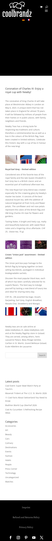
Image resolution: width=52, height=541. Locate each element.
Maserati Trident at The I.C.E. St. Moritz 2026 (26, 393)
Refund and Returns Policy (26, 517)
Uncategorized (12, 477)
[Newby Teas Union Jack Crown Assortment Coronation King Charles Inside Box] (26, 312)
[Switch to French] (28, 19)
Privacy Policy (26, 527)
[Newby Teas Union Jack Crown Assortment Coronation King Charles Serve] (26, 159)
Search (42, 355)
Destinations (11, 447)
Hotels (8, 460)
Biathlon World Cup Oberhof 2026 (21, 405)
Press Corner (11, 468)
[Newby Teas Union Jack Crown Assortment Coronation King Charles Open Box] (11, 312)
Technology (10, 473)
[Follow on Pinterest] (26, 537)
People (8, 464)
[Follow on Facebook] (10, 537)
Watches (9, 481)
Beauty (8, 434)
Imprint (26, 507)
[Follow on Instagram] (18, 537)
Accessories (10, 426)
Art (6, 430)
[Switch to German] (23, 19)
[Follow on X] (41, 537)
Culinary (9, 443)
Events (8, 451)
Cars (7, 438)
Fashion (8, 456)
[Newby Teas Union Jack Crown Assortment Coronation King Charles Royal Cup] (11, 159)
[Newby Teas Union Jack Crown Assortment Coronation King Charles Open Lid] (41, 312)
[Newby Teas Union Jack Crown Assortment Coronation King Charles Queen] (41, 159)
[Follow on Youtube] (34, 537)
